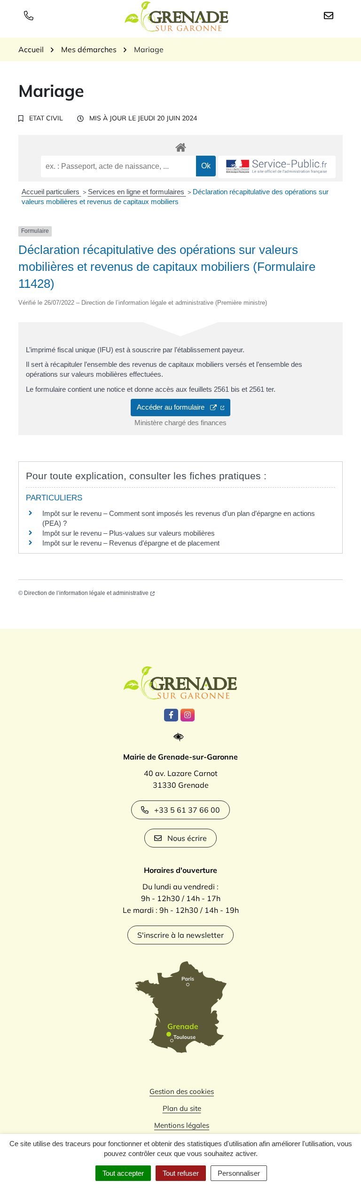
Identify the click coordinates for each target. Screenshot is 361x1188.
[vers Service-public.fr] (277, 167)
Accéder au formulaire (173, 407)
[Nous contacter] (330, 15)
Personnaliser (239, 1173)
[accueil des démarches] (180, 145)
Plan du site (182, 1108)
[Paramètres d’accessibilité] (181, 737)
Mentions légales (181, 1125)
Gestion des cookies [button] (181, 1091)
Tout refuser (181, 1173)
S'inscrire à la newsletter (180, 935)
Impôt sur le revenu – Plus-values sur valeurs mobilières (128, 533)
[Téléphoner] (30, 15)
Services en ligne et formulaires (137, 192)
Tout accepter (123, 1173)
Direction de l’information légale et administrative (86, 593)
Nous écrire (187, 838)
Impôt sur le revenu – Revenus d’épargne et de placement (131, 543)
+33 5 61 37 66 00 (187, 810)
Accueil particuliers (51, 192)
